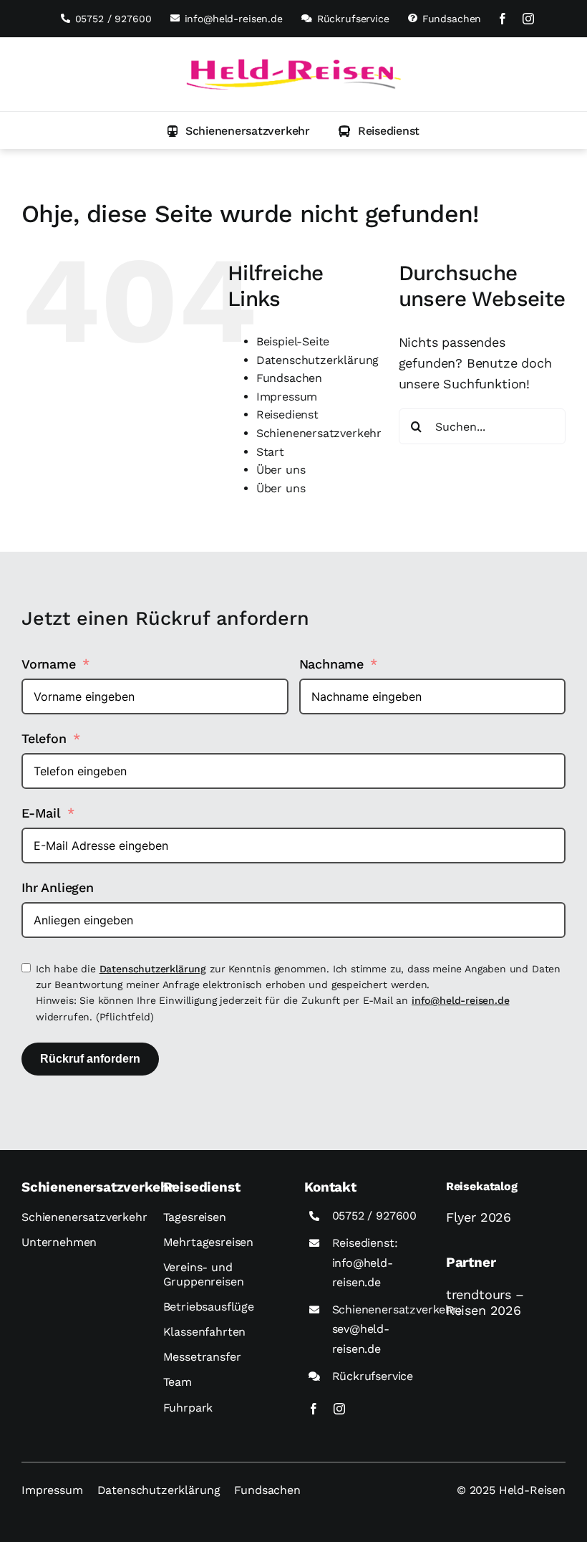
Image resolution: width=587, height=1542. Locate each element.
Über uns (281, 470)
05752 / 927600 (374, 1215)
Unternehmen (59, 1242)
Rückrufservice (372, 1376)
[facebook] (502, 18)
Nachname (331, 664)
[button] (238, 130)
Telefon (44, 738)
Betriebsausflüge (208, 1306)
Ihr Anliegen (57, 887)
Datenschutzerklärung (317, 360)
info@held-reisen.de (461, 1000)
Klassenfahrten (204, 1332)
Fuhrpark (188, 1407)
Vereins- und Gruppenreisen (203, 1274)
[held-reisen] (293, 64)
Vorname (48, 664)
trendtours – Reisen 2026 (485, 1302)
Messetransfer (202, 1357)
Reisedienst (287, 414)
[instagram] (528, 18)
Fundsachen (289, 378)
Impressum (286, 396)
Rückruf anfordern (90, 1059)
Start (270, 452)
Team (177, 1382)
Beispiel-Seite (292, 341)
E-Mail (41, 813)
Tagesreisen (194, 1217)
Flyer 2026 (478, 1217)
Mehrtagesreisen (208, 1242)
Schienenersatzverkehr (319, 433)
